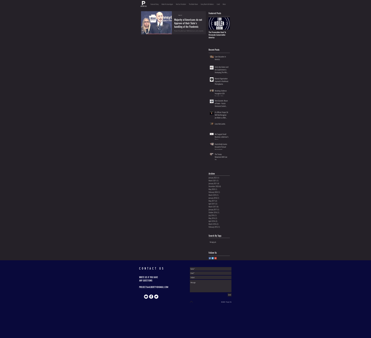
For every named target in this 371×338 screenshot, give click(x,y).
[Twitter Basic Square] (212, 258)
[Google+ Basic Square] (215, 258)
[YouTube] (146, 297)
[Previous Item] (212, 23)
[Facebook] (151, 297)
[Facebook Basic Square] (210, 258)
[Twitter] (156, 297)
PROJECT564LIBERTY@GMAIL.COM (153, 287)
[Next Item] (227, 23)
